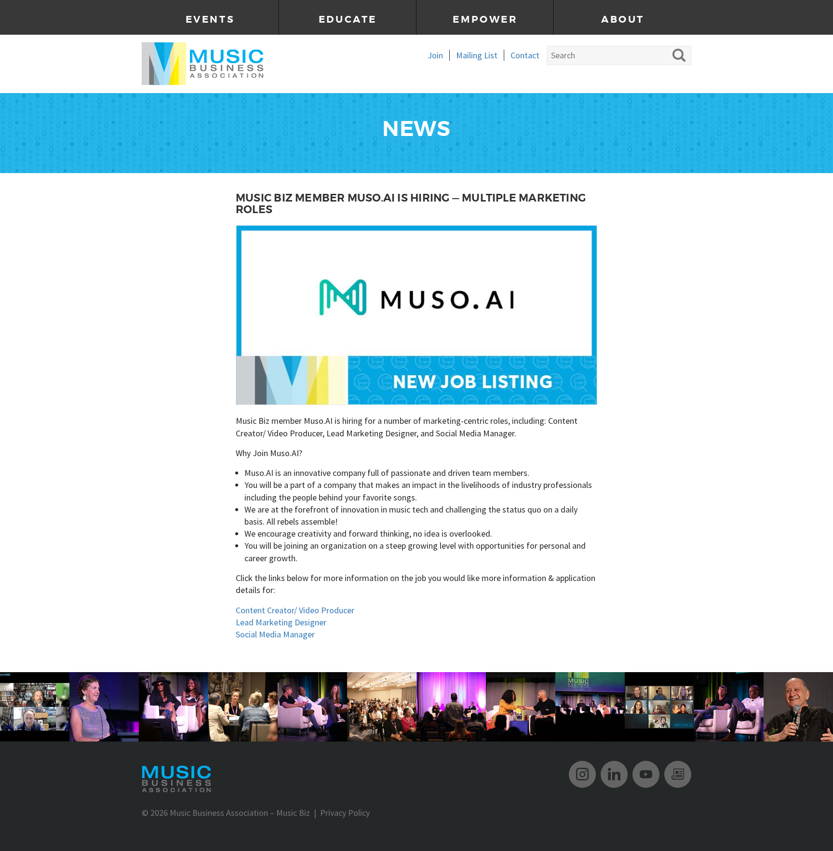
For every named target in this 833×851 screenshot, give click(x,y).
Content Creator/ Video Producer (295, 610)
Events (210, 20)
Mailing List (476, 55)
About (623, 20)
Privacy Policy (345, 812)
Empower (485, 20)
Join (435, 55)
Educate (348, 20)
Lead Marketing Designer (281, 622)
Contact (525, 55)
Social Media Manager (275, 634)
